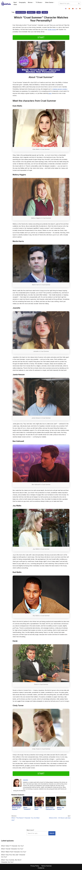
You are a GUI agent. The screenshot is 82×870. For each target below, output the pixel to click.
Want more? (30, 830)
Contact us (41, 868)
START (41, 37)
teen (50, 93)
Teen (38, 12)
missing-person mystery (60, 89)
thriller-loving (52, 29)
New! (15, 2)
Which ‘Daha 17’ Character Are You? (12, 846)
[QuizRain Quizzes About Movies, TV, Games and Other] (6, 3)
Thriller (44, 12)
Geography (22, 2)
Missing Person (20, 12)
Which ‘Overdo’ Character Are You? (12, 849)
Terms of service (46, 866)
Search (52, 833)
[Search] (79, 3)
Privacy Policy (35, 866)
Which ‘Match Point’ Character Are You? (13, 852)
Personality (31, 12)
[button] (42, 2)
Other (15, 4)
